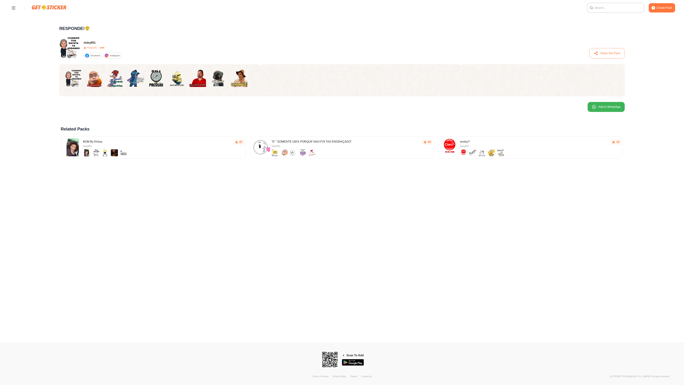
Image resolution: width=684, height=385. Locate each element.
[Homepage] (49, 8)
